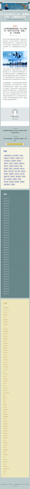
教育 (4, 395)
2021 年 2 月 (6, 237)
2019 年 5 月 (6, 286)
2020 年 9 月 (6, 247)
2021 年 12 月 (6, 213)
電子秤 (4, 471)
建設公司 (5, 381)
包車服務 (5, 329)
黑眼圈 (13, 184)
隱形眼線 (11, 182)
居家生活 (5, 364)
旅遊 (4, 400)
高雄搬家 (22, 182)
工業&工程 (5, 369)
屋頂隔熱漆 (5, 366)
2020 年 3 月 (6, 262)
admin (17, 116)
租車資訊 (5, 428)
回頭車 (10, 163)
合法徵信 (5, 336)
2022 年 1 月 (6, 210)
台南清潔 (19, 161)
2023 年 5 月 (6, 208)
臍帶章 (4, 447)
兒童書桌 (5, 324)
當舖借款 (5, 423)
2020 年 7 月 (6, 252)
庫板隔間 (6, 169)
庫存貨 (4, 376)
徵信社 (10, 169)
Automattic (22, 484)
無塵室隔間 (5, 416)
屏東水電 (11, 166)
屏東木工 (6, 166)
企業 (4, 317)
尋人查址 (5, 362)
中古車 (4, 312)
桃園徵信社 (5, 409)
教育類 (4, 397)
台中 (22, 158)
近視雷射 (15, 179)
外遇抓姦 (5, 343)
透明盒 (19, 179)
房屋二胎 (22, 169)
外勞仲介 (5, 340)
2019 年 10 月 (6, 274)
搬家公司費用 (6, 393)
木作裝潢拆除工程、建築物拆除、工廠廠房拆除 (15, 15)
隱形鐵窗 (17, 182)
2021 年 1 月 (6, 240)
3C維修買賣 (6, 307)
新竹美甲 (6, 174)
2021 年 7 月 (6, 225)
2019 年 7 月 (6, 281)
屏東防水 (17, 166)
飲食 (4, 473)
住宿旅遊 (5, 319)
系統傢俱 (5, 430)
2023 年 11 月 (6, 201)
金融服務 (15, 26)
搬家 (19, 171)
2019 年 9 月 (6, 276)
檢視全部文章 (15, 119)
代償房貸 (8, 82)
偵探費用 (5, 321)
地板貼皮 (5, 338)
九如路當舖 (19, 73)
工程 (4, 371)
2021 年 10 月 (6, 218)
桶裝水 (4, 412)
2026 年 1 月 (6, 198)
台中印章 (5, 333)
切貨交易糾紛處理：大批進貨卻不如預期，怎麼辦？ (15, 138)
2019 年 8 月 (6, 279)
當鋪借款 (5, 426)
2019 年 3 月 (6, 291)
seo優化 (21, 155)
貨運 (4, 452)
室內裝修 (5, 352)
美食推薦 (5, 442)
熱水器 (4, 419)
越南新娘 (9, 179)
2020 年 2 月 (6, 264)
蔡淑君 (23, 176)
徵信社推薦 (16, 169)
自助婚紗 (12, 176)
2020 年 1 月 (6, 266)
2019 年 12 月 (6, 269)
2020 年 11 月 (6, 245)
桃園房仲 (11, 174)
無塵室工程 (6, 176)
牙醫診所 (5, 421)
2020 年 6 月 (6, 254)
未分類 (4, 407)
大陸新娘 (16, 163)
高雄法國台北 (7, 184)
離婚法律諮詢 (6, 468)
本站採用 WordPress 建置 (6, 484)
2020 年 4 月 (6, 259)
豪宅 (5, 179)
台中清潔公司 (7, 161)
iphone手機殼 (15, 155)
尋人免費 (5, 359)
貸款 (4, 457)
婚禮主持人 (21, 163)
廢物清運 (5, 378)
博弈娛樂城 (5, 331)
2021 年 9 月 (6, 220)
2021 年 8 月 (6, 223)
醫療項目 (5, 461)
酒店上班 (5, 459)
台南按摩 (13, 161)
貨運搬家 (5, 454)
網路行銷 (5, 433)
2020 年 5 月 (6, 257)
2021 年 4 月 (6, 232)
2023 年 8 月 (6, 203)
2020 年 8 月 (6, 249)
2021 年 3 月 (6, 235)
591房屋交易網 (7, 155)
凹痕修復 (18, 158)
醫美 (4, 464)
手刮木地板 (11, 171)
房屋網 (5, 171)
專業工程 (5, 357)
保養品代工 (6, 158)
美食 (4, 440)
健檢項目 (12, 158)
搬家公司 (23, 171)
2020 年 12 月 (6, 242)
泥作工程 (22, 174)
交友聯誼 (5, 314)
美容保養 (5, 438)
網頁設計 (5, 435)
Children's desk (6, 310)
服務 (4, 402)
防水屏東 (6, 182)
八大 (4, 326)
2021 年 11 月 (6, 215)
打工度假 (5, 388)
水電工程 (17, 174)
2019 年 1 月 (6, 293)
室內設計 (5, 355)
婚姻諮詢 (5, 350)
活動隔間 (5, 414)
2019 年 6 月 (6, 284)
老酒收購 (5, 445)
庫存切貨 (5, 374)
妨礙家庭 (5, 345)
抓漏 (16, 171)
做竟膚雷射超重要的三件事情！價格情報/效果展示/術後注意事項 (15, 130)
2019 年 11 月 (6, 271)
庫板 (21, 166)
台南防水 (6, 163)
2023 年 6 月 (6, 206)
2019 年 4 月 (6, 288)
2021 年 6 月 (6, 228)
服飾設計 (5, 404)
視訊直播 (5, 449)
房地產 (4, 385)
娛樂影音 (5, 348)
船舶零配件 (18, 176)
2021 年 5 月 (6, 230)
